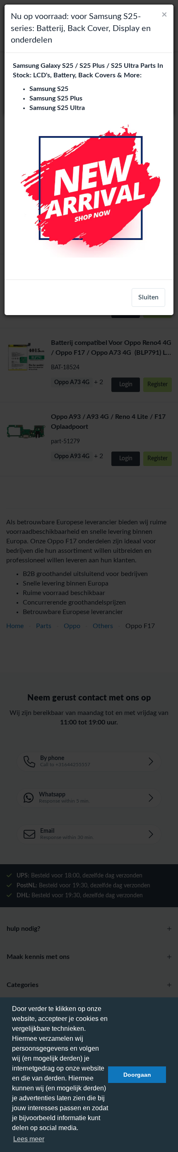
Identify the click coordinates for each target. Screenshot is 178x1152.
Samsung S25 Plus (55, 98)
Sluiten (148, 297)
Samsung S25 (48, 89)
